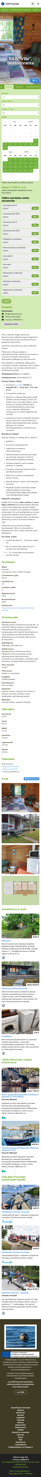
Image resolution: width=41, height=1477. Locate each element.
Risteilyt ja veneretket (20, 1432)
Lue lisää (20, 1392)
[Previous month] (5, 121)
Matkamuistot (20, 1427)
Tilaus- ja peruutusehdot (19, 1471)
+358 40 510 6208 (9, 769)
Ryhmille (20, 1435)
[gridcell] (5, 129)
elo (14, 122)
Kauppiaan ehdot (11, 324)
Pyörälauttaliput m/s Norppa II (20, 1447)
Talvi (20, 1440)
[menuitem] (32, 3)
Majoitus (20, 1410)
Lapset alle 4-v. (8, 101)
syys (10, 152)
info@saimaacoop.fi (20, 1467)
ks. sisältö (19, 385)
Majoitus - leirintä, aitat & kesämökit (16, 10)
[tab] (20, 207)
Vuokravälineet (20, 1445)
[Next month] (36, 151)
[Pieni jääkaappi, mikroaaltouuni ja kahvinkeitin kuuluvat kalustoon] (20, 859)
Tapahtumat (20, 1442)
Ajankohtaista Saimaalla (20, 1408)
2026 (30, 122)
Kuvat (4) (19, 87)
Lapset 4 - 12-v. (8, 109)
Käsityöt (20, 1415)
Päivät (4, 117)
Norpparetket (20, 1425)
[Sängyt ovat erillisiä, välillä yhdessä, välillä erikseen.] (20, 797)
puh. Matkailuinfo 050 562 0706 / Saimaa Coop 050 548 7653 (20, 1463)
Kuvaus (9, 87)
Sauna (20, 1437)
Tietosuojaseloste (16, 1473)
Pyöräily (20, 1430)
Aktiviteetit (20, 1413)
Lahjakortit (20, 1418)
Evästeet (28, 1473)
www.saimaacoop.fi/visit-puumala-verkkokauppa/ (20, 1377)
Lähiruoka (20, 1420)
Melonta (20, 1423)
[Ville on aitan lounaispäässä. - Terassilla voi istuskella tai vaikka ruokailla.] (20, 828)
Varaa (6, 301)
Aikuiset (5, 93)
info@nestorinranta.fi (10, 766)
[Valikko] (38, 4)
